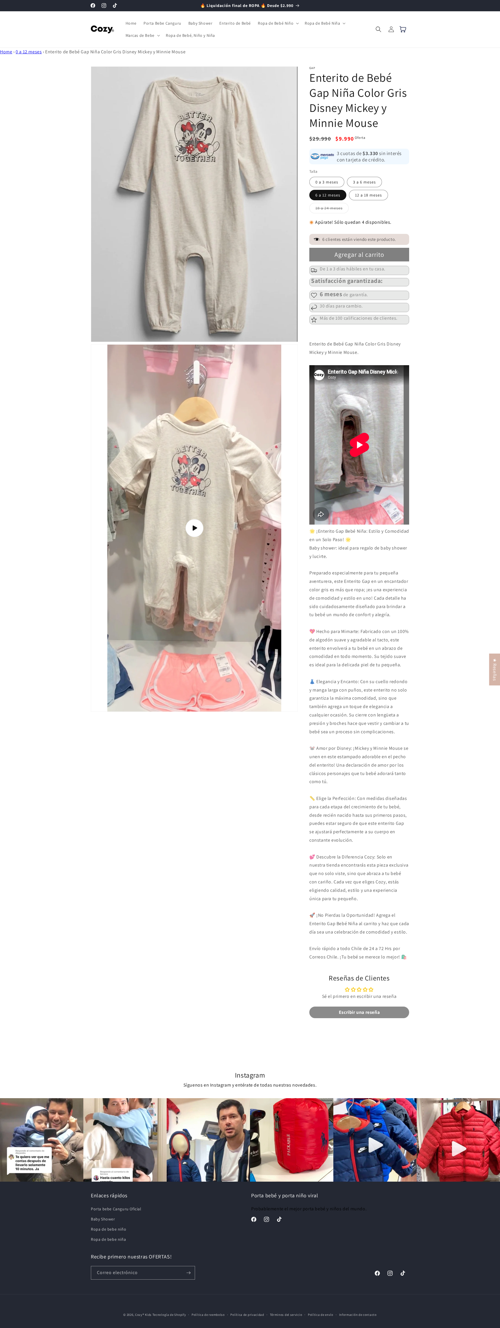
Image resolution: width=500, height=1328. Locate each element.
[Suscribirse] (188, 1273)
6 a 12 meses (327, 195)
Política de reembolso (208, 1315)
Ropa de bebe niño (108, 1229)
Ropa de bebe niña (108, 1239)
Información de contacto (358, 1315)
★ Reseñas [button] (495, 669)
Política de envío (320, 1315)
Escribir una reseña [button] (359, 1012)
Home (6, 52)
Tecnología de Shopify (169, 1315)
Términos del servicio (286, 1315)
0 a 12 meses (29, 52)
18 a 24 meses (332, 209)
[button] (277, 23)
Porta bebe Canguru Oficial (116, 1208)
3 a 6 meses (364, 182)
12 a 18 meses (368, 195)
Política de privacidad (247, 1315)
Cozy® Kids (143, 1315)
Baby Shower (103, 1219)
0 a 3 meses (326, 182)
